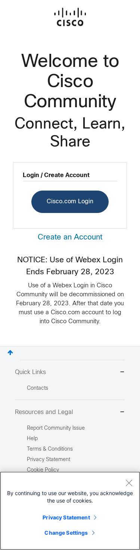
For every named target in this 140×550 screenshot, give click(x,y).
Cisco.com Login (70, 201)
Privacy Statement (66, 517)
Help (32, 438)
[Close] (129, 482)
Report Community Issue (56, 428)
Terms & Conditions (50, 449)
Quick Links (30, 372)
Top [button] (10, 352)
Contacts (37, 388)
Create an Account (70, 237)
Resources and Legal (44, 412)
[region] (70, 511)
